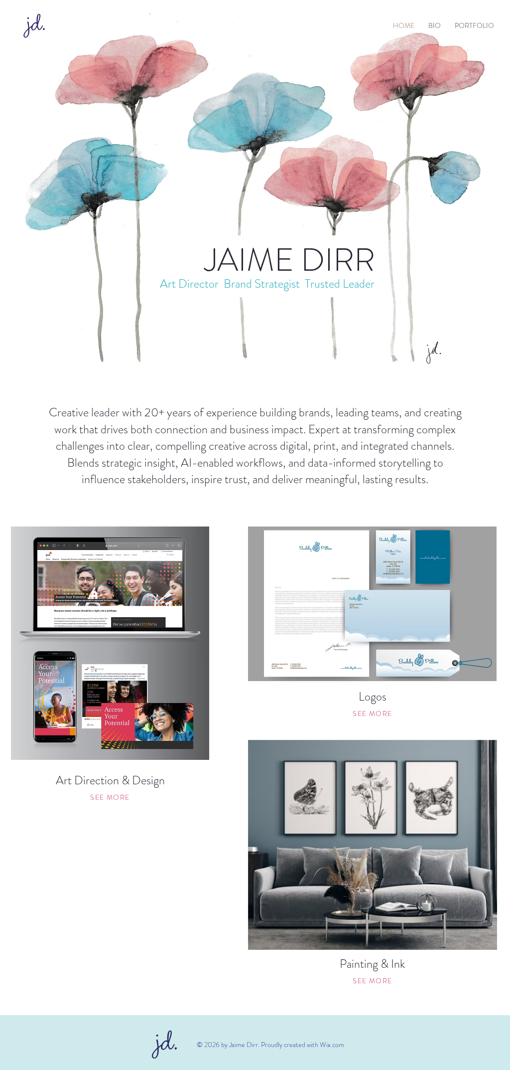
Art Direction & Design (110, 780)
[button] (474, 25)
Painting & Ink (372, 963)
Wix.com (332, 1045)
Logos (372, 696)
